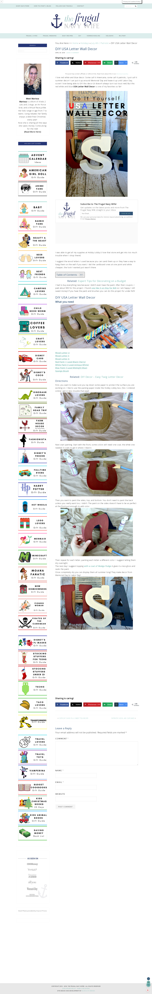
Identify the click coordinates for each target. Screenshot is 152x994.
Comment (61, 739)
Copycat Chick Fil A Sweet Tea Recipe (73, 718)
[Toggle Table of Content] (80, 275)
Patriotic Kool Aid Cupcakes (123, 718)
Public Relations (83, 988)
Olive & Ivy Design (88, 991)
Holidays (85, 43)
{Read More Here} (32, 132)
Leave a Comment (72, 52)
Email (59, 782)
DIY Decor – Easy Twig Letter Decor (102, 377)
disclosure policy (122, 74)
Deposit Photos (41, 911)
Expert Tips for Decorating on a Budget (102, 281)
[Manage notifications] (147, 990)
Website (60, 794)
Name (59, 770)
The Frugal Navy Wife (76, 21)
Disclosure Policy (69, 988)
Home (75, 43)
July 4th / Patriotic (100, 43)
